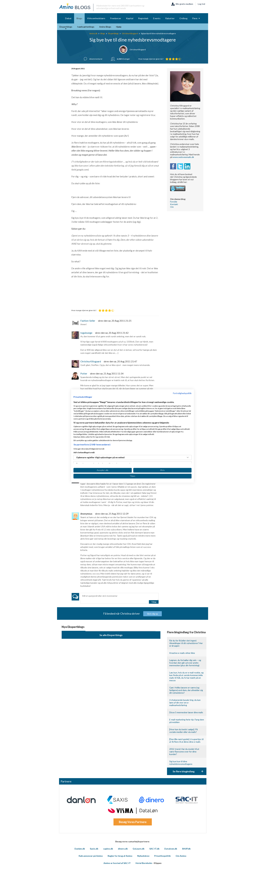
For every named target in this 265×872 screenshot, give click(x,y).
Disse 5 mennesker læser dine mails (186, 712)
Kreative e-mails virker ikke (182, 653)
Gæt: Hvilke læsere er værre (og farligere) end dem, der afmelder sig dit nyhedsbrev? (186, 690)
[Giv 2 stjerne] (170, 59)
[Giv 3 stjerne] (173, 59)
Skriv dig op (152, 613)
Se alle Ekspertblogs (111, 635)
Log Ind (201, 4)
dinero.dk (123, 848)
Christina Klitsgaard (130, 33)
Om (172, 207)
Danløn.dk (80, 848)
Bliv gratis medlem (184, 4)
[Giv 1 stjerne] (166, 59)
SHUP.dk (186, 848)
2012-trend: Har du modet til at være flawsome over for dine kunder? (184, 751)
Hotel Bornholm (144, 863)
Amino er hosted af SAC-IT (117, 863)
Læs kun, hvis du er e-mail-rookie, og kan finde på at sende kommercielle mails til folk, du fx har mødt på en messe (186, 676)
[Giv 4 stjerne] (176, 59)
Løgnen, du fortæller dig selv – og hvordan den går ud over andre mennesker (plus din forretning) (185, 663)
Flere (195, 18)
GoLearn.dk (138, 848)
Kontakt (174, 204)
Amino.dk (93, 33)
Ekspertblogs (113, 33)
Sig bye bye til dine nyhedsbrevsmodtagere (180, 762)
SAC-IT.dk (154, 848)
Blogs (102, 33)
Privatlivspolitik (162, 856)
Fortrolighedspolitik (182, 393)
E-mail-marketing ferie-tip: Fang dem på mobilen (186, 720)
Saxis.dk (94, 848)
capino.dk (108, 848)
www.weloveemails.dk (183, 157)
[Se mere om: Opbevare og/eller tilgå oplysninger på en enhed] (187, 457)
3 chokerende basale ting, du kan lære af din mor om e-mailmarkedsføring (185, 702)
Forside (173, 201)
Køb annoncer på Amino (91, 856)
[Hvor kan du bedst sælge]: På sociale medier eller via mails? (183, 730)
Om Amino (181, 856)
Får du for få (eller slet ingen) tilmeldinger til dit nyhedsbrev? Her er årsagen (186, 643)
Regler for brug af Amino (120, 856)
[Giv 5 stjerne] (179, 59)
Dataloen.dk (170, 848)
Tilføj (153, 602)
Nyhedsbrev (143, 856)
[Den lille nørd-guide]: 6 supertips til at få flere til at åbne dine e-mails (186, 740)
